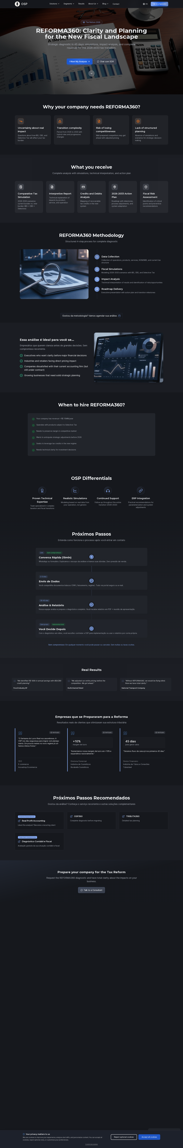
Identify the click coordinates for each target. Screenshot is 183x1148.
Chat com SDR (107, 61)
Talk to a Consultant (93, 890)
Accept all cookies (149, 1137)
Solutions (53, 4)
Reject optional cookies (124, 1137)
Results (81, 4)
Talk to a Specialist (159, 4)
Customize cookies (91, 1144)
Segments (68, 4)
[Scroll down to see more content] (91, 73)
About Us (92, 4)
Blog (104, 4)
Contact (116, 4)
